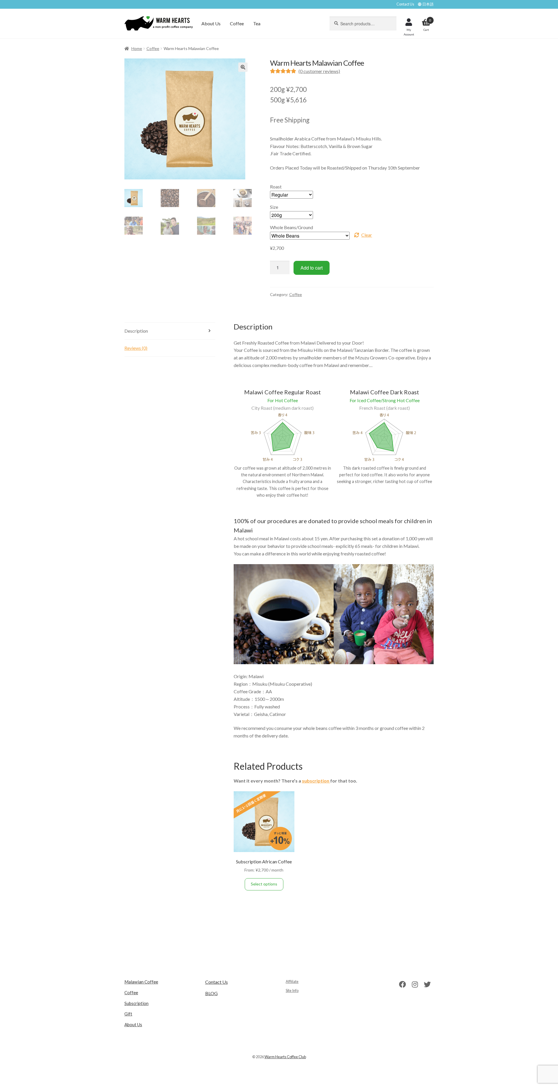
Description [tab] (136, 331)
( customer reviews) (319, 71)
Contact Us (405, 4)
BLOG (211, 993)
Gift (128, 1013)
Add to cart (312, 267)
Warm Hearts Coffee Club (285, 1056)
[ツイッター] (427, 984)
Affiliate (292, 981)
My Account (409, 32)
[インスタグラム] (415, 984)
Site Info (292, 990)
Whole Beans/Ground (291, 227)
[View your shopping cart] (426, 17)
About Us (211, 23)
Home (136, 48)
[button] (243, 67)
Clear (366, 235)
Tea (256, 23)
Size (274, 207)
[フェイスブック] (402, 984)
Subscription (136, 1003)
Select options (264, 883)
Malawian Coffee (141, 981)
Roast (276, 186)
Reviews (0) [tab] (135, 348)
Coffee (237, 23)
